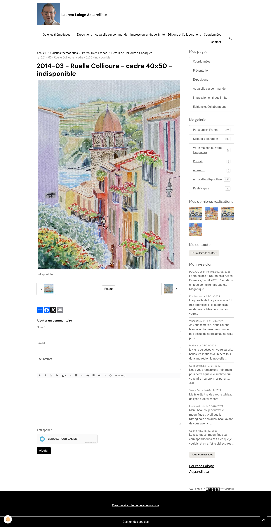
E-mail (41, 343)
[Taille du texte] (57, 375)
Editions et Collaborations (184, 34)
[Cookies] (8, 519)
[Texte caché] (88, 375)
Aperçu (122, 375)
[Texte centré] (76, 375)
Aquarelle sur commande (111, 34)
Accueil (41, 53)
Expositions (84, 34)
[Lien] (82, 375)
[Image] (93, 375)
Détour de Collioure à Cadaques (131, 53)
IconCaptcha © (90, 442)
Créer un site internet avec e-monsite (135, 505)
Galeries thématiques (57, 34)
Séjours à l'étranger (211, 139)
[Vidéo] (99, 375)
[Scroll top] (263, 519)
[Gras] (40, 375)
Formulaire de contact (204, 253)
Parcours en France (94, 53)
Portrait (211, 161)
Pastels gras (211, 188)
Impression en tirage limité (147, 34)
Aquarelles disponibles (211, 179)
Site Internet (44, 359)
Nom (40, 327)
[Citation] (71, 375)
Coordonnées (212, 34)
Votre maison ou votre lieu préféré (211, 150)
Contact (216, 42)
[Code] (105, 375)
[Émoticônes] (111, 375)
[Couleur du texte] (64, 375)
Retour (108, 289)
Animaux (211, 170)
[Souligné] (51, 375)
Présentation (201, 70)
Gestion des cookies (136, 521)
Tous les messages (202, 454)
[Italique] (45, 375)
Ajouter (43, 450)
